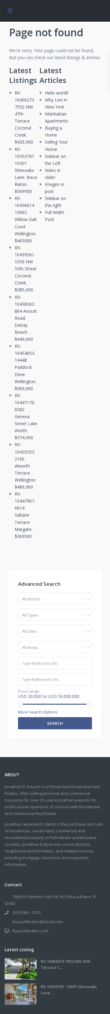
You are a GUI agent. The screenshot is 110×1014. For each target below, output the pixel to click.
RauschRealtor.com (30, 931)
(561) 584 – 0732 (27, 912)
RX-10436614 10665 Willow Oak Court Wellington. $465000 (26, 219)
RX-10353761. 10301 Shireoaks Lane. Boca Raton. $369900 (26, 170)
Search (55, 723)
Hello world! (56, 93)
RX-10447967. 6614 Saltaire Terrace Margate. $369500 (25, 515)
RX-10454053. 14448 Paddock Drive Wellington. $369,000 (25, 367)
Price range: (29, 691)
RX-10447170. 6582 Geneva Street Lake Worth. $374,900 (26, 417)
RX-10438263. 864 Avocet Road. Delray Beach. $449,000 (26, 318)
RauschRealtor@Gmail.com (38, 921)
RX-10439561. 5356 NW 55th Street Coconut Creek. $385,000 (26, 269)
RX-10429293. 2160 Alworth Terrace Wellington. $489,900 (25, 466)
